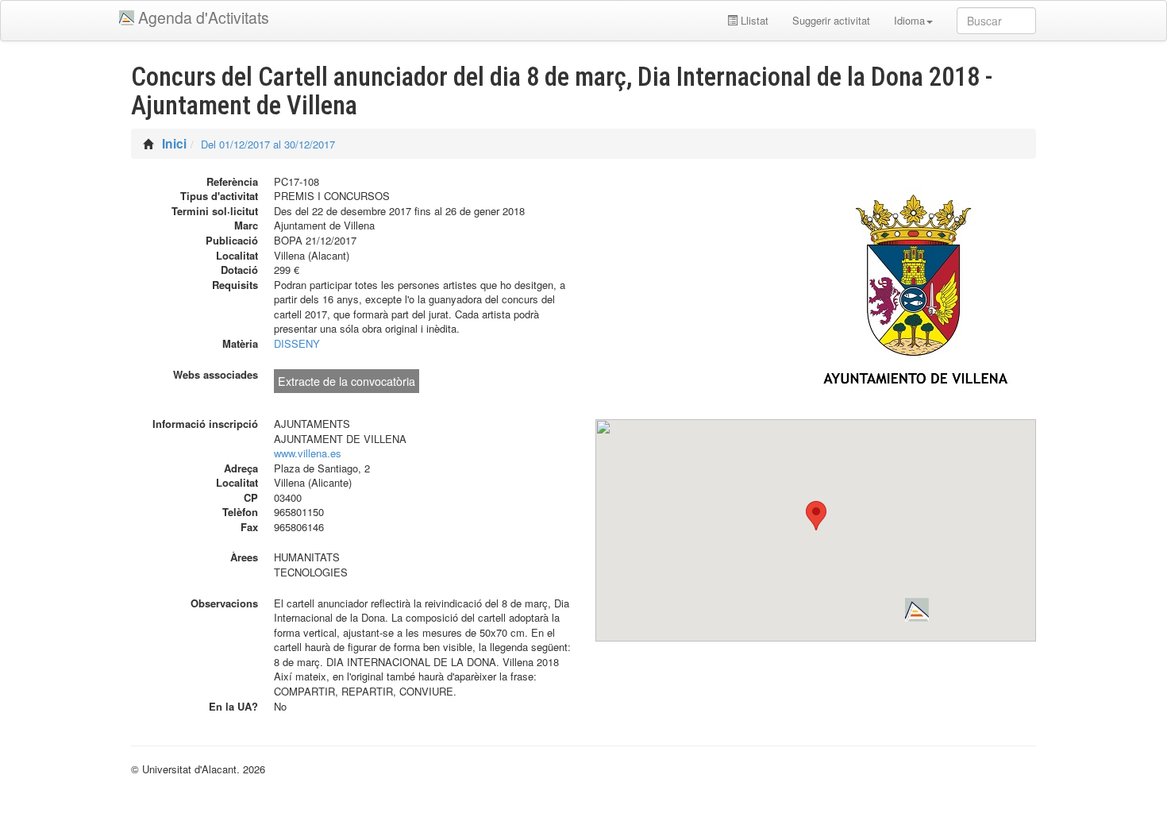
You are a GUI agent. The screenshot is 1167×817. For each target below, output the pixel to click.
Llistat (753, 20)
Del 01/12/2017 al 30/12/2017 (268, 144)
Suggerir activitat (831, 20)
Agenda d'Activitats (203, 17)
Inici (174, 143)
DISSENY (297, 343)
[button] (917, 610)
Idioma (909, 20)
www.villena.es (307, 453)
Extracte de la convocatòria (346, 381)
